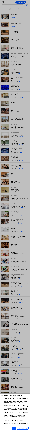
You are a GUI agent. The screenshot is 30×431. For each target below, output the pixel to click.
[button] (27, 395)
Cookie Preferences (22, 428)
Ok (14, 428)
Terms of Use (25, 421)
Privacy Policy (8, 424)
